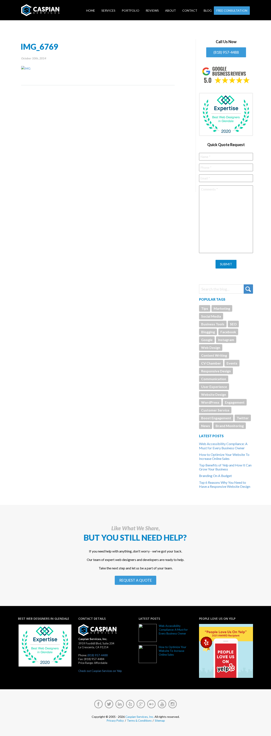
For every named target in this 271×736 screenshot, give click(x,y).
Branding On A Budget (215, 476)
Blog (208, 10)
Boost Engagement (216, 418)
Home (90, 10)
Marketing (222, 308)
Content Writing (214, 355)
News (205, 426)
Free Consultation (231, 10)
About (170, 10)
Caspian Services (53, 10)
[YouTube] (162, 704)
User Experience (214, 387)
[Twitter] (109, 704)
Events (232, 363)
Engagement (235, 402)
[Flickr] (151, 704)
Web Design (210, 347)
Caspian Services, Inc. (139, 716)
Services (108, 10)
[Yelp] (130, 704)
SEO (233, 324)
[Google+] (141, 704)
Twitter (243, 418)
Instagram (226, 340)
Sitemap (160, 720)
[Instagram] (172, 704)
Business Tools (212, 324)
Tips (204, 308)
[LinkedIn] (119, 704)
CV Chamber (211, 363)
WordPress (210, 402)
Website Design (213, 394)
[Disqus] (98, 138)
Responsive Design (216, 371)
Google (207, 340)
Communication (213, 379)
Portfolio (130, 10)
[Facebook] (98, 704)
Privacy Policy (115, 720)
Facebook (228, 332)
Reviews (152, 10)
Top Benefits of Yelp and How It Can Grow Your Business (225, 467)
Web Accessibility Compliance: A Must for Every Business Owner (223, 446)
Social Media (211, 316)
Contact (189, 10)
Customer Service (215, 410)
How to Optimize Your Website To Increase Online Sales (224, 456)
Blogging (208, 332)
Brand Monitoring (230, 426)
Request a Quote (135, 580)
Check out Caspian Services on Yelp (100, 671)
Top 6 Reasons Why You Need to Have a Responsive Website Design (224, 484)
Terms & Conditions (139, 720)
